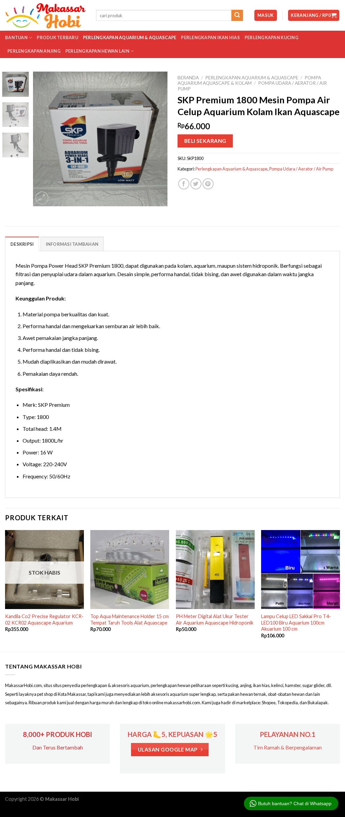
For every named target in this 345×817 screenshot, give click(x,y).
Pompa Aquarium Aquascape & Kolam (249, 80)
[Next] (156, 138)
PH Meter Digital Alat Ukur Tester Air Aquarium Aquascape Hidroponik (214, 619)
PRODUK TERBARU (57, 37)
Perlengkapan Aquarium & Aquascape (129, 37)
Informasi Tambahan (72, 244)
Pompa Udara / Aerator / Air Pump (301, 169)
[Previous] (44, 138)
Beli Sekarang (205, 141)
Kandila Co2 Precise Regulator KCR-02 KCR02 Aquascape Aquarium (44, 619)
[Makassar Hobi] (45, 15)
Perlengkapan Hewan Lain (97, 51)
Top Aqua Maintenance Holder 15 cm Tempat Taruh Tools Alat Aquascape (129, 619)
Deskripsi (22, 244)
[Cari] (237, 15)
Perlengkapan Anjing (34, 51)
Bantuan (16, 37)
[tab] (22, 244)
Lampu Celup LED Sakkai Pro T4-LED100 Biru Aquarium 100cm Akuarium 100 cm (296, 622)
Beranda (188, 77)
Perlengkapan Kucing (272, 37)
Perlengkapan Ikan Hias (210, 37)
